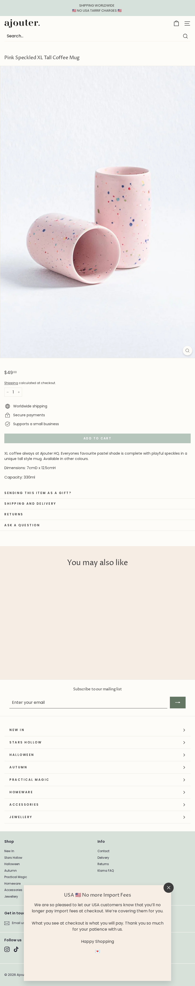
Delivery (103, 858)
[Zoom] (187, 350)
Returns (103, 864)
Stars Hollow (13, 858)
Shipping (11, 383)
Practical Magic (15, 877)
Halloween (12, 864)
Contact (103, 851)
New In (9, 851)
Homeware (12, 884)
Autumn (10, 871)
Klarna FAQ (106, 871)
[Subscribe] (178, 702)
